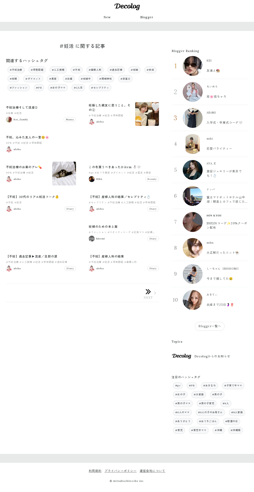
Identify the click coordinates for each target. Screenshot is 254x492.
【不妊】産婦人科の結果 (106, 256)
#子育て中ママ (233, 385)
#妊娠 (134, 69)
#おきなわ (209, 385)
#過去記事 (116, 69)
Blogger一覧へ (209, 326)
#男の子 (217, 394)
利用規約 (95, 471)
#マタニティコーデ (119, 232)
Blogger (146, 17)
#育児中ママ (198, 430)
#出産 (69, 78)
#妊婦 (13, 78)
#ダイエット (33, 78)
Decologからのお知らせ (212, 356)
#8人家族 (237, 412)
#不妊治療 (16, 69)
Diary (70, 208)
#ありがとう (182, 421)
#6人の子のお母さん (210, 412)
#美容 (53, 78)
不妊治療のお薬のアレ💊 (24, 167)
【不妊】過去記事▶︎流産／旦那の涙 (31, 256)
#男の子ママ (182, 403)
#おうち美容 (102, 172)
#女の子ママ (57, 87)
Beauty (152, 179)
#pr (91, 172)
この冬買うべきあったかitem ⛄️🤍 (115, 167)
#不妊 (76, 69)
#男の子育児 (206, 403)
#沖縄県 (236, 430)
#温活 (139, 172)
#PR (39, 87)
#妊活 (18, 113)
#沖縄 (218, 430)
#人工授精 (58, 69)
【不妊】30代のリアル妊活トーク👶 (32, 197)
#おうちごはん (208, 421)
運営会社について (152, 471)
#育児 (179, 430)
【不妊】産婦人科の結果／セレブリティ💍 (120, 197)
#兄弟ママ (138, 232)
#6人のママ (182, 412)
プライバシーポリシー (121, 471)
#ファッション (19, 87)
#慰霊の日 (231, 421)
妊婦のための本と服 (103, 227)
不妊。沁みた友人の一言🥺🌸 (27, 137)
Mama (70, 119)
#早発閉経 (37, 69)
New (107, 17)
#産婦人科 (95, 69)
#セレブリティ (100, 87)
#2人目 (78, 87)
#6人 (226, 403)
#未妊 (150, 69)
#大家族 (199, 394)
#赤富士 (125, 78)
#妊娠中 (86, 78)
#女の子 (180, 394)
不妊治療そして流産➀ (22, 107)
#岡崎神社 (105, 78)
